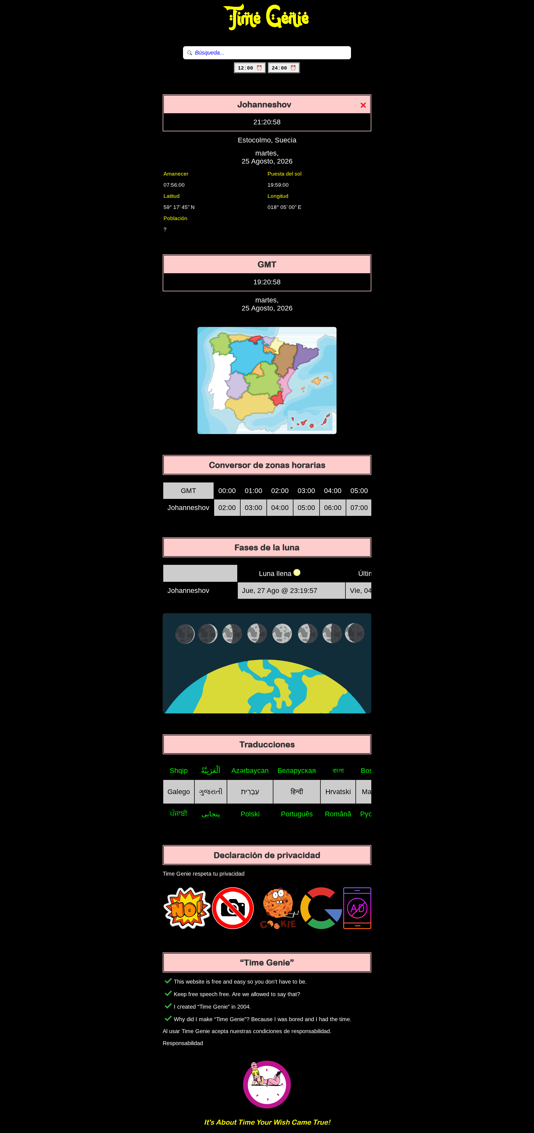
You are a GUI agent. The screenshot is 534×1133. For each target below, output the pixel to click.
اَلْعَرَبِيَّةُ (210, 770)
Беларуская (297, 770)
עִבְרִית (250, 791)
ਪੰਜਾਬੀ (178, 813)
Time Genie (267, 18)
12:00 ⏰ (250, 68)
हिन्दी (297, 791)
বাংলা (338, 770)
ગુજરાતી (210, 791)
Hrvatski (338, 791)
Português (297, 814)
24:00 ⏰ (284, 68)
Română (338, 814)
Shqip (179, 770)
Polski (250, 814)
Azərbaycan (250, 770)
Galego (178, 791)
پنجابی (210, 814)
